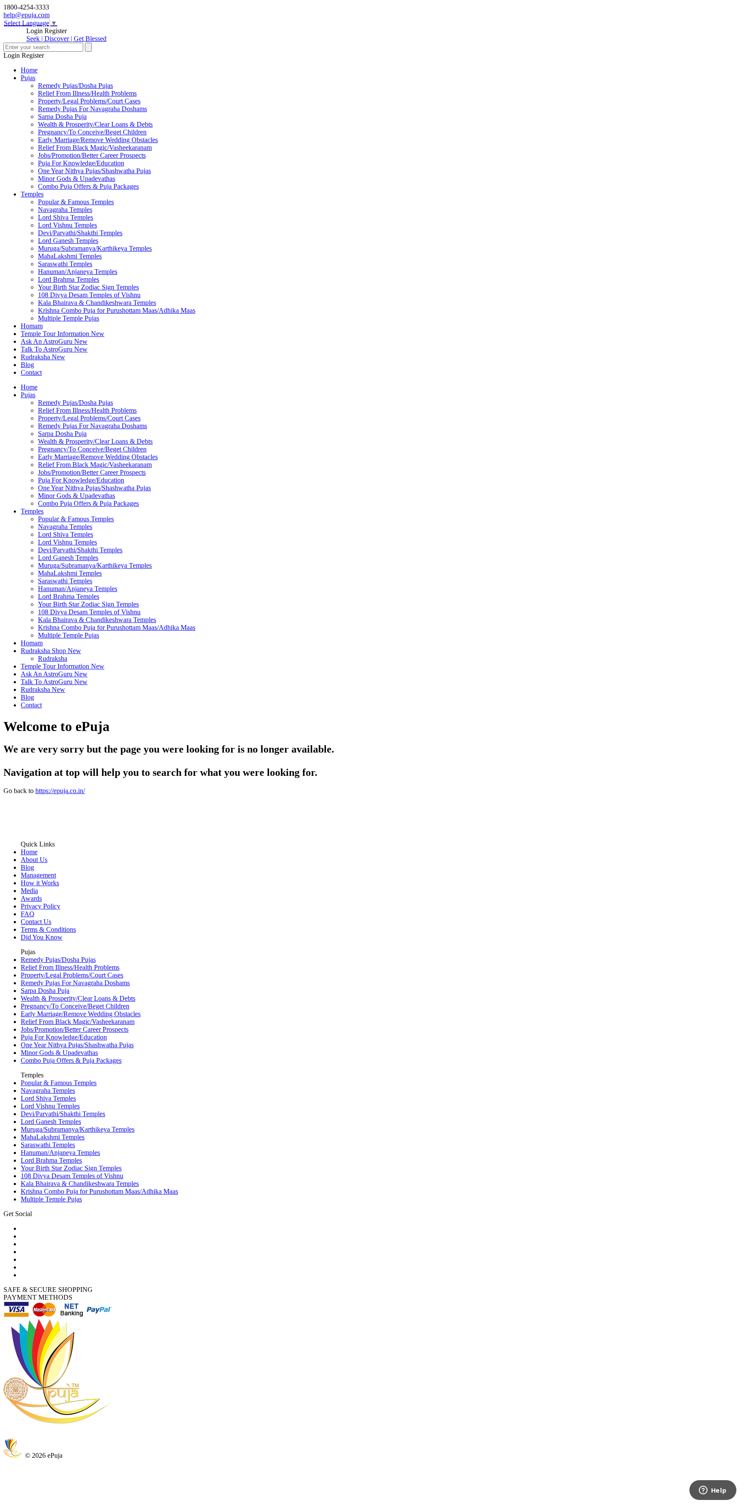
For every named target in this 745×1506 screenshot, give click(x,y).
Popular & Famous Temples (76, 201)
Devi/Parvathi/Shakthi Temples (80, 232)
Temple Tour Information (62, 333)
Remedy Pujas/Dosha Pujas (75, 85)
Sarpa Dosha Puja (62, 116)
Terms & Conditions (48, 929)
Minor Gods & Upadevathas (76, 178)
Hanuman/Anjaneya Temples (77, 271)
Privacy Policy (40, 906)
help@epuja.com (26, 15)
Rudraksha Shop (51, 650)
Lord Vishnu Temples (67, 225)
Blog (27, 364)
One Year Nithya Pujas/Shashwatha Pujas (94, 170)
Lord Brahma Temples (68, 279)
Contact (31, 372)
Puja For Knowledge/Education (81, 163)
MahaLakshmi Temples (70, 256)
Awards (31, 898)
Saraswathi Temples (65, 264)
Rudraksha (43, 357)
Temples (32, 194)
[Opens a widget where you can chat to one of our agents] (712, 1491)
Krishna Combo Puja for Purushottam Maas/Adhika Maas (116, 310)
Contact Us (36, 921)
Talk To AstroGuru (54, 349)
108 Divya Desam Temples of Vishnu (89, 295)
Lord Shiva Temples (65, 217)
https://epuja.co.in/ (60, 790)
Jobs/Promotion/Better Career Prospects (92, 155)
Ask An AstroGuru (54, 341)
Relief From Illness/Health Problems (87, 93)
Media (29, 890)
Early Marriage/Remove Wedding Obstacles (98, 139)
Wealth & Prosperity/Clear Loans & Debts (95, 124)
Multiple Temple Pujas (68, 318)
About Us (34, 859)
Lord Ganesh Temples (68, 240)
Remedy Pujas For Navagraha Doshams (92, 108)
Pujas (28, 77)
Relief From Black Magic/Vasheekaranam (95, 147)
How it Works (40, 883)
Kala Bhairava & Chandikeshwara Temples (97, 302)
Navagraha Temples (65, 209)
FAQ (27, 914)
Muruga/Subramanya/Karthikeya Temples (95, 248)
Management (38, 875)
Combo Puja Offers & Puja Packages (88, 186)
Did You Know (42, 937)
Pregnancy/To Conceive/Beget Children (92, 132)
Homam (32, 326)
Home (29, 70)
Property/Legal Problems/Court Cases (89, 101)
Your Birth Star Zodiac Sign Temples (88, 287)
